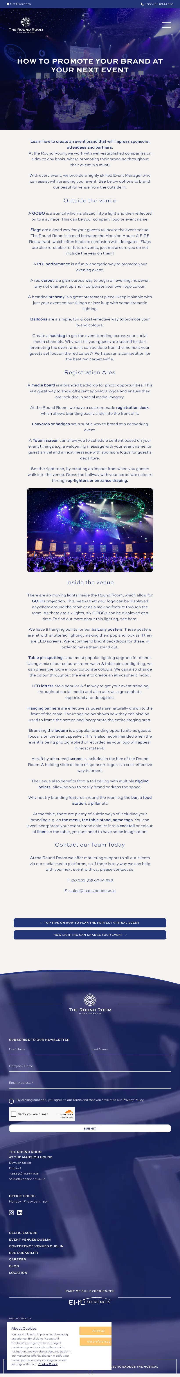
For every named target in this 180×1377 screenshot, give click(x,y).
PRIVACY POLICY (20, 1318)
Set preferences (98, 1341)
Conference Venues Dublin (36, 1246)
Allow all (98, 1331)
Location (18, 1273)
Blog (14, 1266)
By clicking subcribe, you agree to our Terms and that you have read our (80, 1100)
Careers (17, 1259)
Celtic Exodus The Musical (134, 1366)
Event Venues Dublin (30, 1240)
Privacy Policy (133, 1100)
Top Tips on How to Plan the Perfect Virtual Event (92, 923)
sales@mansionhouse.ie (92, 890)
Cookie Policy (48, 1364)
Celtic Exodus (23, 1233)
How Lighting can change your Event (88, 935)
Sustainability (24, 1253)
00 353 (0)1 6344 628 (92, 880)
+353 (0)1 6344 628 (24, 1173)
